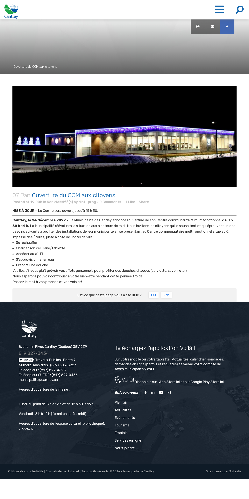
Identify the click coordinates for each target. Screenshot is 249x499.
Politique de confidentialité (26, 471)
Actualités (123, 410)
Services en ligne (128, 440)
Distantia (235, 471)
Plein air (121, 402)
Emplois (121, 433)
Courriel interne (56, 471)
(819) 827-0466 (65, 375)
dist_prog (87, 202)
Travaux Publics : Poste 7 (54, 360)
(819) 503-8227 (63, 365)
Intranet (73, 471)
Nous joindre (125, 448)
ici (32, 428)
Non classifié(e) (60, 202)
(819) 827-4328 (53, 370)
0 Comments (110, 202)
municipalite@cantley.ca (38, 380)
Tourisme (122, 425)
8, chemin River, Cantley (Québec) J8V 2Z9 (53, 347)
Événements (125, 418)
